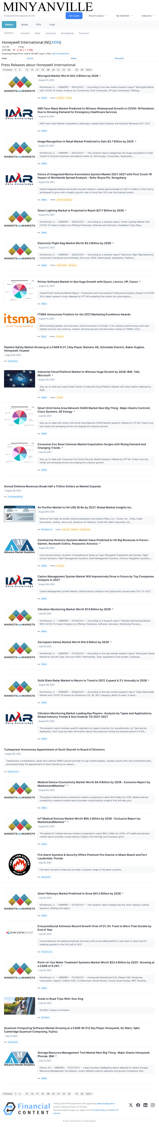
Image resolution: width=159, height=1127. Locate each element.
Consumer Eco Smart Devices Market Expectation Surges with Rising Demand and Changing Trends (92, 446)
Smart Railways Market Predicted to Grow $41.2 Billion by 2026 (81, 893)
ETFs (38, 24)
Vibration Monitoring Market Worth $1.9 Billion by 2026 (76, 609)
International (67, 33)
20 (53, 69)
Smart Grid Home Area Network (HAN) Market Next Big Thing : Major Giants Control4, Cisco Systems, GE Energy (94, 409)
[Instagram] (153, 1108)
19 (48, 69)
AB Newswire (13, 361)
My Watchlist (122, 15)
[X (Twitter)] (131, 1108)
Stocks (24, 24)
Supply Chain (61, 265)
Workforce (72, 265)
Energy (69, 98)
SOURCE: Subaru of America (55, 1010)
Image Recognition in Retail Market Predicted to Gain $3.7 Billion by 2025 (87, 141)
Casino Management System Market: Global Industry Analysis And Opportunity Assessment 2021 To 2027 (95, 591)
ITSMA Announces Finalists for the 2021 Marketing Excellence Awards (84, 314)
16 (32, 69)
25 (77, 69)
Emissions (60, 98)
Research (119, 58)
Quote (30, 58)
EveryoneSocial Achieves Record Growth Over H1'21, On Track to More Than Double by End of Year (94, 928)
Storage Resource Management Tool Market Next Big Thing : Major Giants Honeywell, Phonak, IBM (94, 1054)
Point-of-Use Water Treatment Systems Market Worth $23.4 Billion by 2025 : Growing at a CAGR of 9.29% (96, 964)
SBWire (44, 98)
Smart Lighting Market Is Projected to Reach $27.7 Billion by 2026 (82, 210)
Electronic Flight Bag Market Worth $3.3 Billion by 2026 (76, 243)
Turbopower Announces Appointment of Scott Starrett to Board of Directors (54, 749)
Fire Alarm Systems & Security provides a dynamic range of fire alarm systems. (81, 869)
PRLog (43, 336)
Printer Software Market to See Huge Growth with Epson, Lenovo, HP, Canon (89, 281)
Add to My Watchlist (60, 53)
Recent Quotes (96, 15)
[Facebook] (138, 1108)
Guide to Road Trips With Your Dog (60, 998)
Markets (9, 24)
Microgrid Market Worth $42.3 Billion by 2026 (69, 75)
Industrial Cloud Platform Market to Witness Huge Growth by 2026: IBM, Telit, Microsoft (89, 373)
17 (37, 69)
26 (82, 69)
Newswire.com (46, 529)
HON (56, 42)
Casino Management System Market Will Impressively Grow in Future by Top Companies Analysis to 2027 (96, 578)
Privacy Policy (98, 1110)
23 (69, 69)
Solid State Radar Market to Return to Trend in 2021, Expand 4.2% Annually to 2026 (94, 680)
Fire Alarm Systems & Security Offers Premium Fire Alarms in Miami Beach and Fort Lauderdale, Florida (92, 856)
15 (27, 69)
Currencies (50, 33)
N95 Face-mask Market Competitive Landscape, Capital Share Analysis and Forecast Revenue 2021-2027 (95, 123)
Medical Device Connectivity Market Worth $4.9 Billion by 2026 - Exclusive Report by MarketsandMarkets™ (94, 784)
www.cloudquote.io (106, 1103)
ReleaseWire (45, 877)
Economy (60, 336)
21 (58, 69)
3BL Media (45, 1017)
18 (43, 69)
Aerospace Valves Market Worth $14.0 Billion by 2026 (75, 642)
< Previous (7, 69)
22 (64, 69)
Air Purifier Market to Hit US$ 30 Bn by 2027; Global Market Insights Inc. (85, 507)
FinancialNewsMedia (15, 497)
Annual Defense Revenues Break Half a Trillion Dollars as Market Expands (52, 486)
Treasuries (84, 33)
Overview (25, 33)
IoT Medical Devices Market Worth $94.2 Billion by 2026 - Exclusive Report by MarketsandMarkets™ (89, 820)
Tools (52, 24)
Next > (89, 69)
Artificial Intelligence (64, 200)
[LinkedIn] (145, 1108)
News (37, 33)
